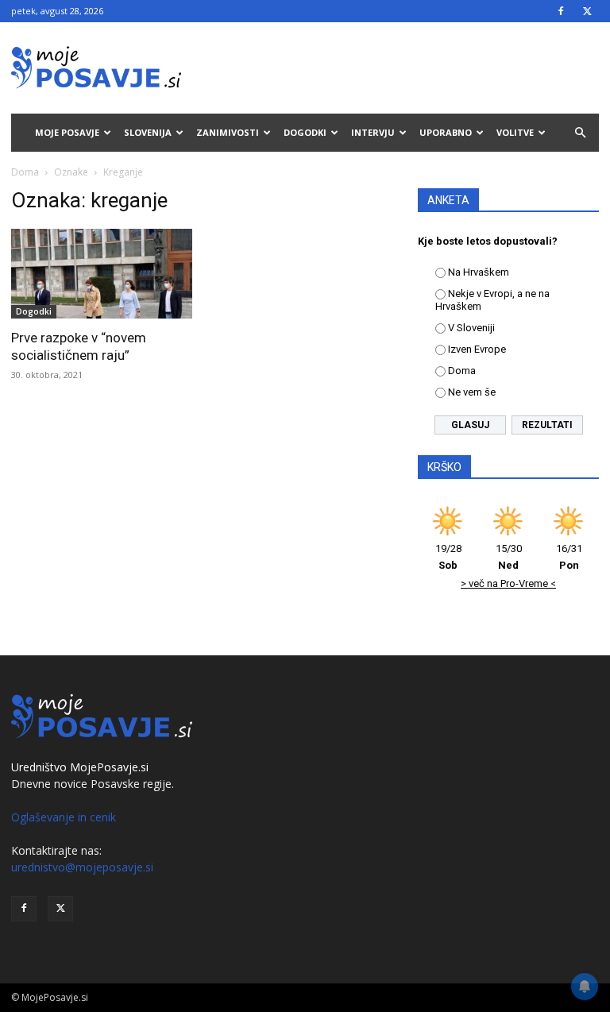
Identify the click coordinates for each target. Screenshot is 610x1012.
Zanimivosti (227, 132)
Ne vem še (472, 392)
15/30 (509, 557)
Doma (25, 172)
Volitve (515, 132)
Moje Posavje (67, 132)
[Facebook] (561, 11)
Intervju (373, 132)
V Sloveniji (471, 328)
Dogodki (305, 132)
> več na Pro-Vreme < (508, 583)
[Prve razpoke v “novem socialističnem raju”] (101, 274)
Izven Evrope (477, 349)
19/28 (448, 557)
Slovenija (148, 132)
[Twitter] (587, 11)
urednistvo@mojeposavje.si (82, 867)
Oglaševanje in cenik (63, 817)
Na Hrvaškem (478, 272)
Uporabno (445, 132)
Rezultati (547, 425)
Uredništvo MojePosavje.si (80, 766)
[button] (580, 133)
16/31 (569, 557)
